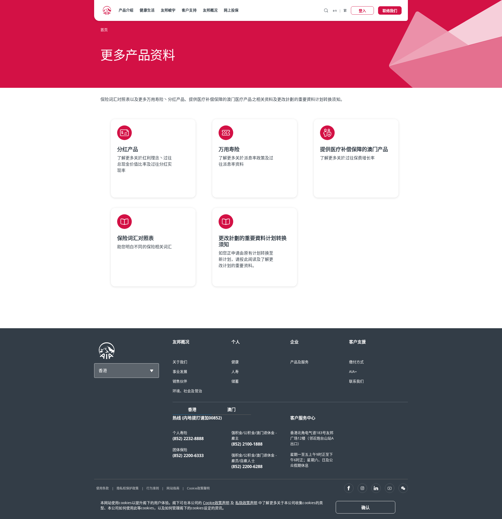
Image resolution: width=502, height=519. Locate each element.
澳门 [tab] (231, 409)
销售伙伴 (180, 381)
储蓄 (235, 381)
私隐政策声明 (246, 502)
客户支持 (189, 10)
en (334, 10)
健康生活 (147, 10)
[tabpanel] (290, 445)
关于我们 (180, 361)
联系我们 (356, 381)
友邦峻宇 (168, 10)
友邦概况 (210, 10)
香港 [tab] (192, 409)
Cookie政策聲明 (198, 488)
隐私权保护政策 (128, 488)
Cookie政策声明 (216, 502)
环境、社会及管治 (187, 390)
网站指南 (173, 488)
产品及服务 (299, 361)
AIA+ (353, 371)
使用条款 (102, 488)
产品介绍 (126, 10)
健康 (235, 361)
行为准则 (152, 488)
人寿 (235, 371)
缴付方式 (356, 361)
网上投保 (231, 10)
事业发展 (180, 371)
